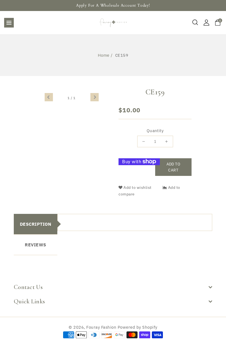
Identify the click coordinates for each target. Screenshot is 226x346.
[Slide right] (94, 97)
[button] (9, 21)
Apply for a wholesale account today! (113, 5)
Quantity (155, 130)
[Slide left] (49, 97)
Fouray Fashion (101, 327)
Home (103, 55)
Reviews (35, 244)
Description (36, 224)
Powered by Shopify (137, 327)
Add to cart (173, 167)
